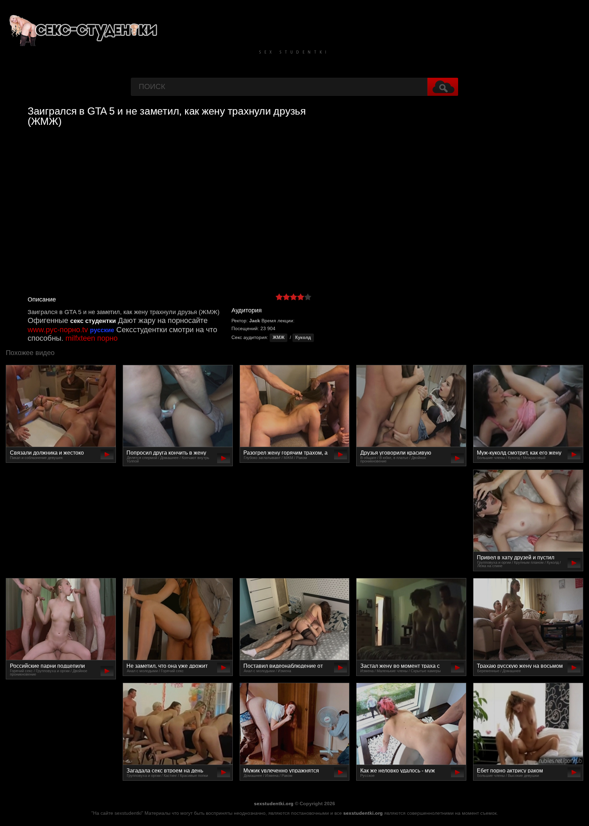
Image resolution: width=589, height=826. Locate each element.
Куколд (303, 337)
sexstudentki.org (273, 803)
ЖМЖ (279, 337)
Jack (254, 320)
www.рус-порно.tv (58, 329)
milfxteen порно (91, 338)
